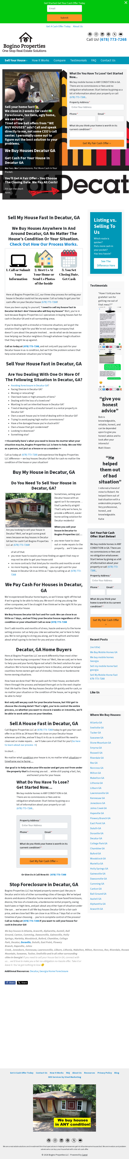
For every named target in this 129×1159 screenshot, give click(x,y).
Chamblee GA (97, 848)
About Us (78, 26)
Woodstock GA (98, 858)
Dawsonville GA (98, 878)
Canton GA (96, 889)
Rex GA (94, 763)
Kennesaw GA (97, 798)
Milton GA (95, 773)
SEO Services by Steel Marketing (64, 1077)
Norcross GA (96, 768)
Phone (74, 114)
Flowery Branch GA (100, 818)
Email (101, 114)
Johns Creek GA (98, 808)
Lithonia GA (96, 783)
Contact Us (108, 60)
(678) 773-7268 (113, 39)
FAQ (93, 60)
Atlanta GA (96, 722)
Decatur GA (96, 838)
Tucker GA (95, 732)
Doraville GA (96, 833)
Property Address (80, 102)
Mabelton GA (97, 778)
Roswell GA (96, 753)
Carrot (84, 1154)
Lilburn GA (95, 788)
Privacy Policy (105, 1072)
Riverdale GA (97, 758)
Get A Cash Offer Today (58, 26)
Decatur (34, 971)
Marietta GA (96, 863)
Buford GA (95, 853)
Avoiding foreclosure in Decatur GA (29, 385)
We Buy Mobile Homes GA (103, 652)
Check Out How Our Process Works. (44, 244)
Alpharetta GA (98, 904)
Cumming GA (97, 883)
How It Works (40, 60)
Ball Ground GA (98, 894)
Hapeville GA (97, 813)
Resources (89, 1072)
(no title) (95, 647)
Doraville (26, 942)
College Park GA (98, 843)
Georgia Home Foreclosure (53, 971)
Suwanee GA (96, 737)
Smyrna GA (96, 748)
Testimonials (78, 60)
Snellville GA (97, 727)
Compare (60, 60)
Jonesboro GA (97, 803)
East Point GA (97, 823)
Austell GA (95, 899)
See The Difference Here (106, 263)
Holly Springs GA (99, 868)
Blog (116, 1072)
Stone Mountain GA (100, 742)
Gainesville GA (97, 873)
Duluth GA (95, 828)
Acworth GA (96, 909)
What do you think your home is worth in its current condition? (93, 127)
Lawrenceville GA (99, 793)
